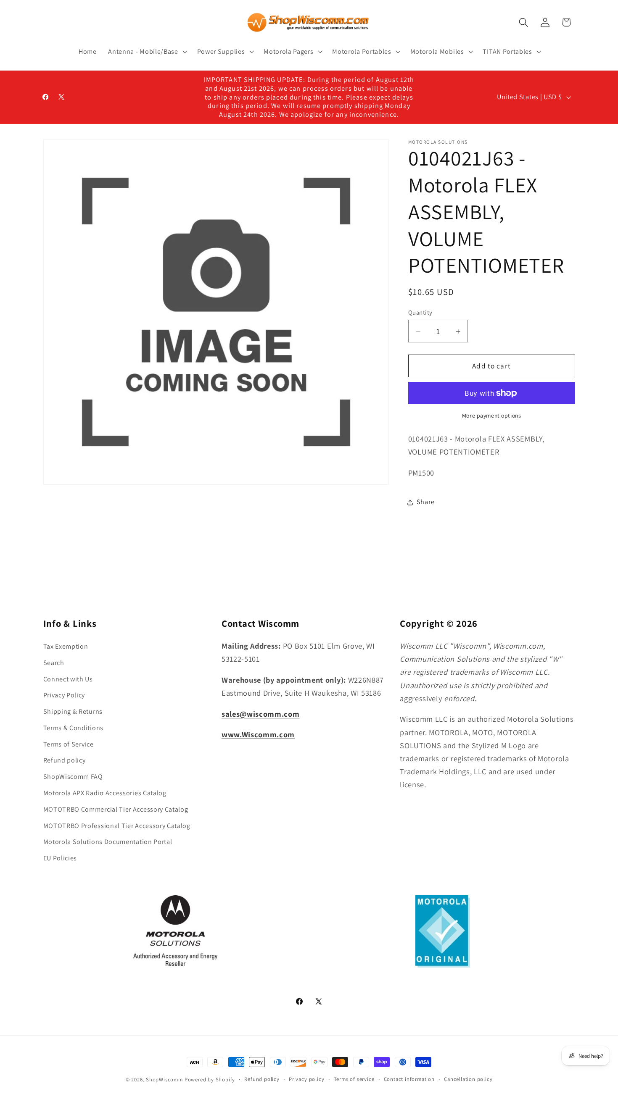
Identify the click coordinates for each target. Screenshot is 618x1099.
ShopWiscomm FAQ (73, 776)
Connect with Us (68, 679)
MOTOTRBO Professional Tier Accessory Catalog (116, 825)
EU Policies (60, 858)
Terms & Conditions (73, 727)
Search (53, 662)
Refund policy (64, 760)
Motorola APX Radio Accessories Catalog (104, 793)
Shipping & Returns (73, 711)
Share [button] (425, 502)
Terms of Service (68, 744)
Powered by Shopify (210, 1079)
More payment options (491, 416)
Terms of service (354, 1079)
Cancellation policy (468, 1079)
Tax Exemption (65, 646)
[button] (146, 52)
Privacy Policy (64, 695)
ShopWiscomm (164, 1079)
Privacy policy (306, 1079)
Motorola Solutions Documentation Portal (107, 841)
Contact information (409, 1079)
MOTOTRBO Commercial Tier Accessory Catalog (115, 809)
